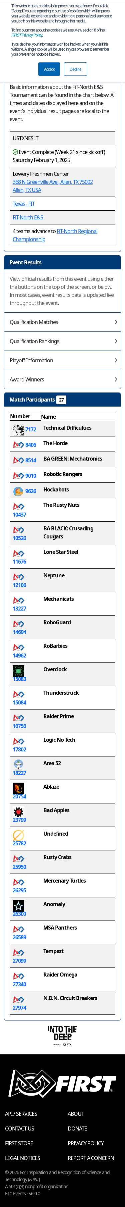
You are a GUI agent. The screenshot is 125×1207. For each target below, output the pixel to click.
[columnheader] (25, 416)
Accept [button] (49, 69)
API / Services (21, 1113)
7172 (30, 429)
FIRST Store (19, 1143)
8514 (30, 460)
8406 (30, 445)
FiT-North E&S (28, 217)
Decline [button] (75, 69)
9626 (30, 491)
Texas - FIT (24, 203)
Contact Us (19, 1128)
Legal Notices (22, 1158)
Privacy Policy (26, 35)
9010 (30, 475)
